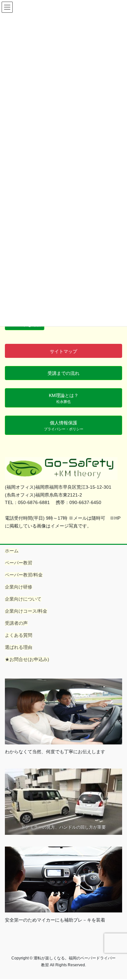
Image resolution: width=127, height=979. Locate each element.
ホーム (12, 550)
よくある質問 (18, 635)
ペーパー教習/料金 (24, 574)
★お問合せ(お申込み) (27, 659)
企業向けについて (23, 599)
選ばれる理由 (18, 647)
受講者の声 (16, 623)
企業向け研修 (18, 586)
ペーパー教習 (18, 562)
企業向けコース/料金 (26, 611)
